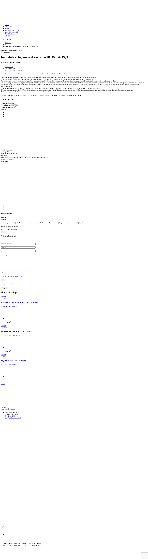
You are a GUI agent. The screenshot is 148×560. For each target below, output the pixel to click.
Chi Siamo (8, 26)
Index (39, 545)
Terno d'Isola (16, 335)
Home (7, 25)
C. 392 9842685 (10, 416)
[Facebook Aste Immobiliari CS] (7, 534)
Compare (4, 288)
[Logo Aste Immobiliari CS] (40, 21)
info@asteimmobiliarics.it (13, 418)
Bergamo (4, 306)
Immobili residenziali (11, 32)
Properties (8, 43)
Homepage (8, 39)
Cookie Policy (17, 545)
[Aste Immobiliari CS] (40, 405)
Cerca (3, 384)
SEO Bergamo (32, 545)
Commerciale (9, 67)
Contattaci (8, 408)
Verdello (14, 364)
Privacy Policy (19, 276)
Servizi (7, 28)
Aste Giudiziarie (10, 34)
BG (6, 70)
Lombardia (11, 70)
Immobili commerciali (12, 30)
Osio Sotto (19, 70)
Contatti (7, 36)
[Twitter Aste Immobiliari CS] (7, 540)
